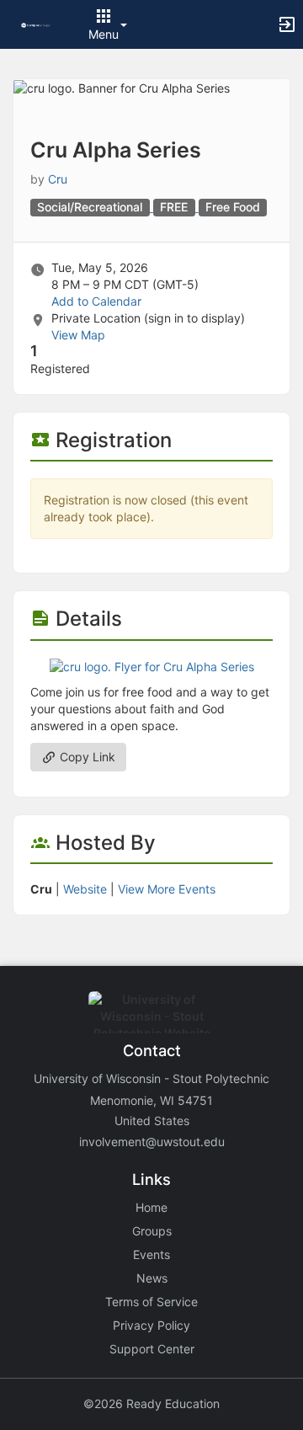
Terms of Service (151, 1301)
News (151, 1278)
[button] (36, 24)
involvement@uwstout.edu (152, 1141)
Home (151, 1207)
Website (85, 889)
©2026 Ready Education (151, 1403)
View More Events (166, 889)
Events (151, 1254)
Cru (57, 179)
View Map (78, 335)
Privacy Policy (151, 1325)
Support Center (151, 1349)
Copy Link (85, 757)
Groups (152, 1231)
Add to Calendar (96, 301)
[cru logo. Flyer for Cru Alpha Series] (152, 666)
